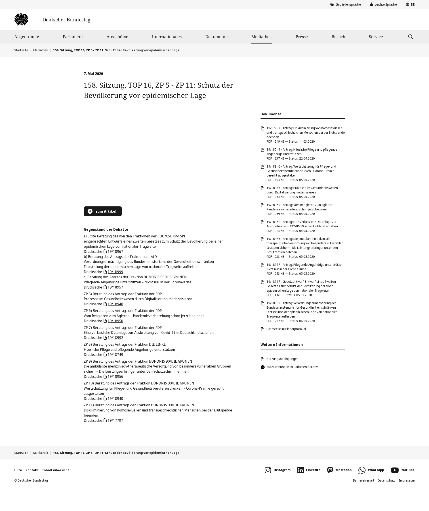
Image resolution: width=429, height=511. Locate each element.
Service (376, 36)
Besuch (338, 36)
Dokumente (216, 36)
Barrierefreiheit (363, 480)
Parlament (73, 36)
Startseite (21, 50)
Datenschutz (386, 480)
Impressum (407, 480)
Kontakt (32, 470)
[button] (409, 4)
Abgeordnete (26, 36)
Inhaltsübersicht (55, 470)
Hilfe (18, 470)
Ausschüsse (117, 36)
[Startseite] (52, 19)
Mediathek (261, 36)
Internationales (167, 36)
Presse (302, 36)
